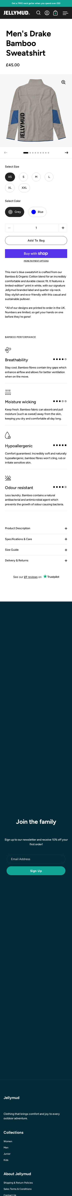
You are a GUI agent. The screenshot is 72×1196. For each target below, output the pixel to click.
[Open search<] (38, 13)
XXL (24, 187)
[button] (67, 153)
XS (10, 177)
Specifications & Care (18, 539)
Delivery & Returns (16, 560)
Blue (40, 212)
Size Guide (12, 549)
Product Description (17, 528)
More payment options (36, 261)
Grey (18, 212)
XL (9, 187)
